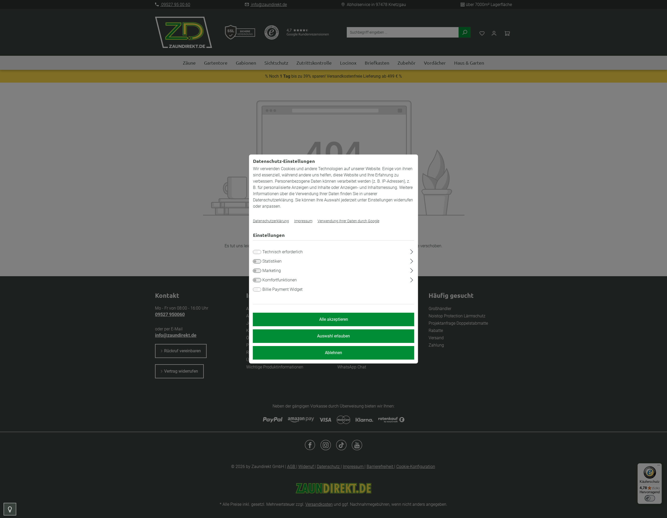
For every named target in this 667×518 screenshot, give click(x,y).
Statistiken (272, 261)
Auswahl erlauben (333, 336)
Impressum (303, 221)
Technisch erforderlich (282, 251)
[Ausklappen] (411, 251)
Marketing (271, 270)
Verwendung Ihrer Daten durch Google (348, 221)
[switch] (257, 261)
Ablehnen (333, 352)
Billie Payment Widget (282, 289)
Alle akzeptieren (333, 319)
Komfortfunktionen (279, 280)
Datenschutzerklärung (271, 221)
